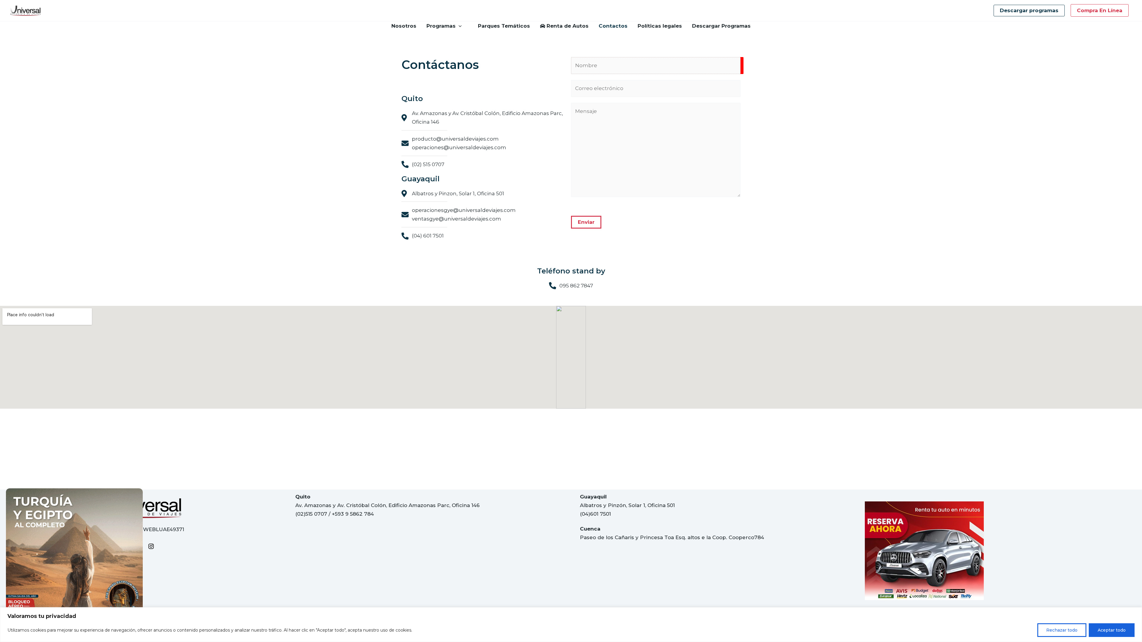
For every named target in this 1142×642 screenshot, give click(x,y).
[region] (571, 624)
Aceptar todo (1112, 630)
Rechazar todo (1061, 630)
